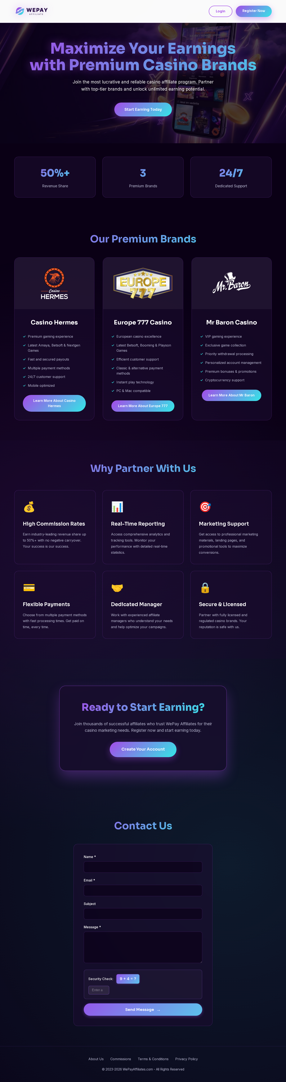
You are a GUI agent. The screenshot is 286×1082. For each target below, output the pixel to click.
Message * (92, 927)
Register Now (253, 11)
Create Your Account (143, 749)
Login (220, 11)
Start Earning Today (143, 109)
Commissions (120, 1059)
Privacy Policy (186, 1059)
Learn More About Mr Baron (232, 395)
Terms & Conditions (153, 1059)
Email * (89, 880)
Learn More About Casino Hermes (54, 403)
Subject (90, 904)
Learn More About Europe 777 (143, 406)
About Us (96, 1059)
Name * (90, 857)
